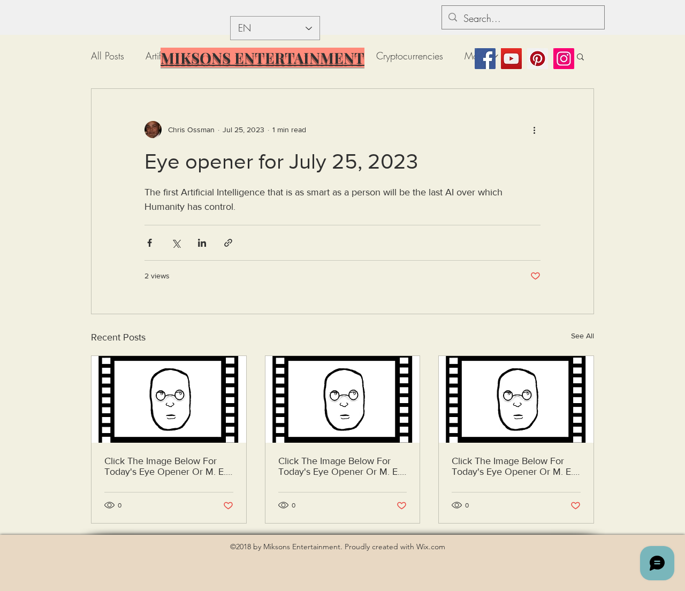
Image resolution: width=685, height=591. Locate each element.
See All (582, 335)
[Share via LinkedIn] (202, 243)
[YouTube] (511, 58)
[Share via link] (228, 243)
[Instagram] (563, 58)
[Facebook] (485, 58)
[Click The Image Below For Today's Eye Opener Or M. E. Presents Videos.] (169, 399)
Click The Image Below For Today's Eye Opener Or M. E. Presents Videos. (165, 466)
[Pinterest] (537, 58)
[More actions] (534, 129)
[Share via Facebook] (149, 243)
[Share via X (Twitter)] (176, 243)
